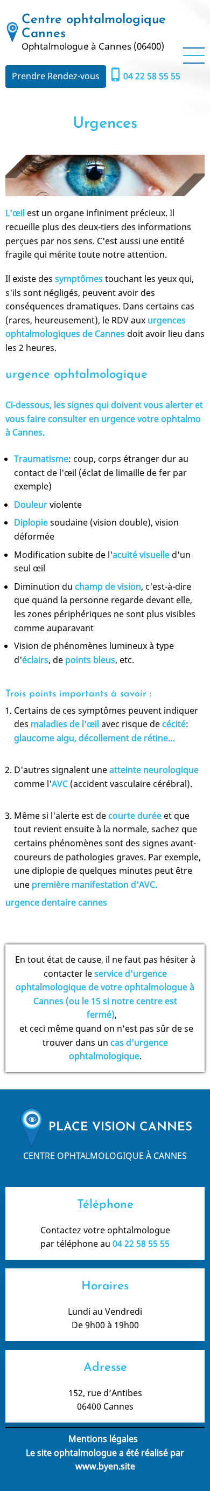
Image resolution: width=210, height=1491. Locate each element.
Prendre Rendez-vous (56, 76)
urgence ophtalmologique (76, 375)
